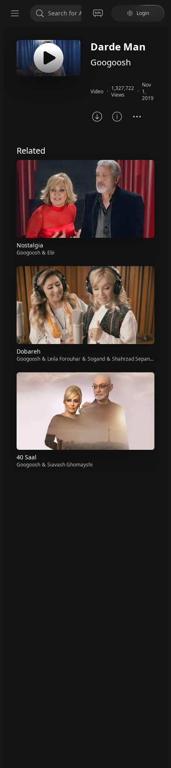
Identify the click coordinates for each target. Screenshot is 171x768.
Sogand (96, 358)
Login (143, 13)
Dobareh (29, 351)
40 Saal (27, 457)
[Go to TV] (98, 13)
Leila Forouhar (64, 358)
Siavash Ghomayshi (70, 464)
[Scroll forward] (162, 313)
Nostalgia (30, 245)
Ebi (50, 252)
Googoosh (110, 62)
